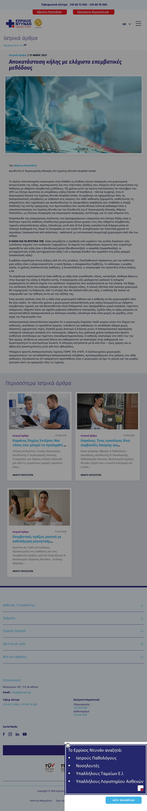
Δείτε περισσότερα (123, 800)
